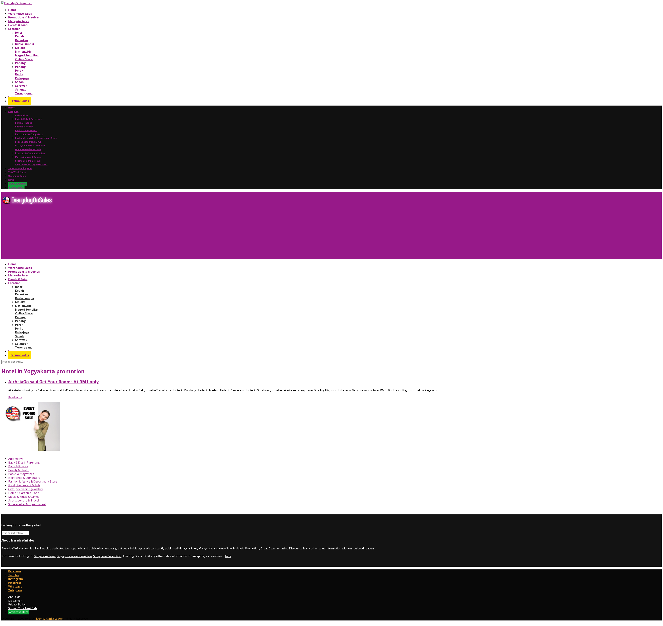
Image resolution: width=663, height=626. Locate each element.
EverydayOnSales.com (15, 548)
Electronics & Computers (29, 134)
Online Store (24, 59)
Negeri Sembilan (27, 55)
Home (12, 10)
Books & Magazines (26, 130)
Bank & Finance (23, 122)
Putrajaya (22, 78)
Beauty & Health (24, 126)
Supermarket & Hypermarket (31, 164)
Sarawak (21, 86)
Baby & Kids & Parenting (28, 119)
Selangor (21, 89)
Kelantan (21, 40)
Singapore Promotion (107, 556)
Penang (20, 67)
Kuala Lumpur (24, 44)
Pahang (20, 63)
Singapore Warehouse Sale (74, 556)
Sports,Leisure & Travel (28, 160)
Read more (15, 397)
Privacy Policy (17, 604)
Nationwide (23, 51)
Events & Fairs (17, 25)
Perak (19, 70)
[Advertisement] (105, 233)
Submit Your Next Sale (22, 608)
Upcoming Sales (17, 176)
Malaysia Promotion (246, 548)
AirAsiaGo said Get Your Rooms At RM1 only (53, 381)
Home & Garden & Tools (28, 149)
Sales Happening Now (20, 168)
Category (13, 111)
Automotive (21, 115)
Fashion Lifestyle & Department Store (36, 138)
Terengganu (23, 93)
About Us (14, 597)
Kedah (19, 36)
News (11, 179)
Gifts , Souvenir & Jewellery (30, 145)
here (228, 556)
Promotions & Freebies (24, 17)
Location (14, 29)
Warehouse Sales (20, 14)
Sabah (19, 82)
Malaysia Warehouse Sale (215, 548)
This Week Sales (17, 172)
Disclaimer (15, 601)
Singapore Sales (44, 556)
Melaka (20, 48)
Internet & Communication (30, 153)
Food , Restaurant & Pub (28, 141)
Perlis (19, 74)
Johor (18, 32)
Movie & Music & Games (28, 157)
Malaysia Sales (18, 21)
